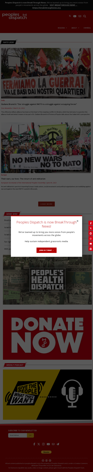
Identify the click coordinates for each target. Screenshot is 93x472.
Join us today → (46, 250)
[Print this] (90, 248)
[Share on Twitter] (90, 228)
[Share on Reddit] (90, 233)
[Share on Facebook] (90, 223)
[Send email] (90, 243)
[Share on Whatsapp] (90, 238)
